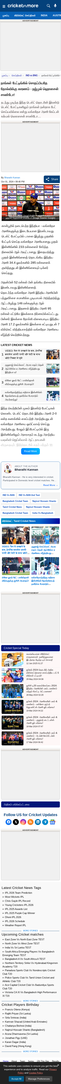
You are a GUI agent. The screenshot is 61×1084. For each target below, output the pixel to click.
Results (55, 1061)
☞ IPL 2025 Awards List (14, 909)
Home (5, 1061)
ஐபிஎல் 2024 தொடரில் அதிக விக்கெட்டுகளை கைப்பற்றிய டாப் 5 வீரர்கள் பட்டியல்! (42, 672)
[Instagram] (23, 822)
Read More (30, 451)
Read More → (50, 485)
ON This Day (43, 1061)
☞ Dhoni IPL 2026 (11, 917)
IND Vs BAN (8, 495)
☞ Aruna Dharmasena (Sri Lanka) (20, 1033)
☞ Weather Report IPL (14, 925)
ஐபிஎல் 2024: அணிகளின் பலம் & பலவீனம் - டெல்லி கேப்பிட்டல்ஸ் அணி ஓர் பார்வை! (41, 736)
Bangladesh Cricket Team (15, 501)
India (44, 15)
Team (22, 1061)
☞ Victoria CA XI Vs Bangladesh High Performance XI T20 (29, 993)
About (14, 1061)
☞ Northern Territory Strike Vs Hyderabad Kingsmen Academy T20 (30, 963)
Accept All (16, 1078)
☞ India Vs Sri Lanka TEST (16, 947)
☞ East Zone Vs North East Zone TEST (23, 939)
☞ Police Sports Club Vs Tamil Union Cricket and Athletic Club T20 (28, 978)
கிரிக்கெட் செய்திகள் (25, 15)
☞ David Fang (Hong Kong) (16, 1046)
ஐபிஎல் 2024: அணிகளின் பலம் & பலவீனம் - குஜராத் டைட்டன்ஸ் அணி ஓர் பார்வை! (41, 720)
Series (31, 1061)
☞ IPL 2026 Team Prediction (17, 892)
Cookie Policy (36, 1072)
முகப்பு (6, 15)
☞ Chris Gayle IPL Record (16, 900)
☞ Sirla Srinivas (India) (14, 1017)
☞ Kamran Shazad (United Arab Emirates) (24, 1021)
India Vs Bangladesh (42, 513)
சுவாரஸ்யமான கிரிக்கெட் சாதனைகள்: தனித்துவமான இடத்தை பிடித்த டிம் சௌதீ (39, 657)
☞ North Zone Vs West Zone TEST (21, 943)
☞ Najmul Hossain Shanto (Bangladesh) (23, 1029)
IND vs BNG (32, 75)
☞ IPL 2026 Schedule (13, 921)
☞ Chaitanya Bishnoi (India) (17, 1025)
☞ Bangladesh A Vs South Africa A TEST (23, 959)
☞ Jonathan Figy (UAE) (14, 1038)
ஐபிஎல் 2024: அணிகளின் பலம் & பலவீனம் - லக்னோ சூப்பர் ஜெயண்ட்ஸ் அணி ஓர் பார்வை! (41, 704)
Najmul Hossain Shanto (44, 501)
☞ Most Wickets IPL (13, 896)
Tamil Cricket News (12, 507)
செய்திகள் (17, 75)
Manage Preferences (39, 1078)
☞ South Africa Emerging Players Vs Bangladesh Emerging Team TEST (28, 952)
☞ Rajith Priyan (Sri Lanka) (16, 1013)
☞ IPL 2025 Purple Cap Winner (18, 913)
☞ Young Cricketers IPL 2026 (17, 905)
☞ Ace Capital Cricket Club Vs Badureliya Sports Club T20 (28, 985)
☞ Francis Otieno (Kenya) (16, 1009)
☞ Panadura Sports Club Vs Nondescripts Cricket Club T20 (28, 971)
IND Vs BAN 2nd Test (29, 495)
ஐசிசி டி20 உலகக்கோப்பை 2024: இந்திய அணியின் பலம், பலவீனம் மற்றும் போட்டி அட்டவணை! (41, 688)
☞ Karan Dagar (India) (14, 1042)
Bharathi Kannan (12, 177)
